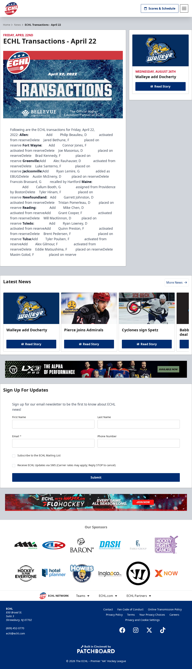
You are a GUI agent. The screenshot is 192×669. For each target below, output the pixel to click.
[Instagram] (135, 630)
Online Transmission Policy (165, 609)
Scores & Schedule (161, 8)
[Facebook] (122, 630)
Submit (96, 477)
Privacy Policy (114, 614)
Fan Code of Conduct (130, 609)
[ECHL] (11, 9)
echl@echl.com (15, 633)
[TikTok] (163, 630)
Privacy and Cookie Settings (142, 620)
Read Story (162, 86)
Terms (131, 614)
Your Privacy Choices (152, 614)
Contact (108, 609)
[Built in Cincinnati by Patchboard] (96, 649)
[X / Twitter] (149, 630)
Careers (174, 614)
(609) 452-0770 (15, 628)
